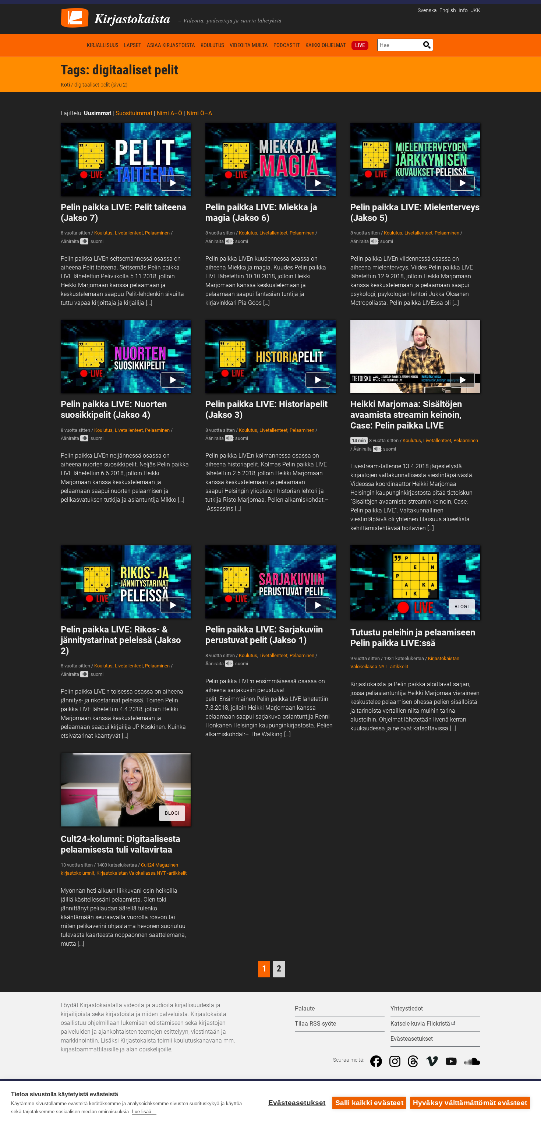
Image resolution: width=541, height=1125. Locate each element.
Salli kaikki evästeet (369, 1103)
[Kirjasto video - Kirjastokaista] (75, 17)
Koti (72, 45)
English (447, 10)
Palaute (305, 1008)
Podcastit (286, 45)
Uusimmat (97, 113)
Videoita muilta (249, 45)
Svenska (427, 10)
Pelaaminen (157, 233)
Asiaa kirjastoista (171, 45)
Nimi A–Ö (169, 113)
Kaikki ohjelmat (325, 45)
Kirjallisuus (103, 45)
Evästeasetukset (297, 1103)
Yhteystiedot (406, 1008)
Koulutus (212, 45)
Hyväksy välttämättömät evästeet (470, 1103)
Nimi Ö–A (199, 113)
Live (360, 45)
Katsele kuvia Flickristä (420, 1023)
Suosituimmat (134, 113)
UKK (475, 10)
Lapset (132, 45)
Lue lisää (141, 1111)
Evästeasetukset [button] (411, 1038)
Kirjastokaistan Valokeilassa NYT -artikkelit (141, 873)
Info (463, 10)
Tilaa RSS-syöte (315, 1023)
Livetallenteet (129, 233)
